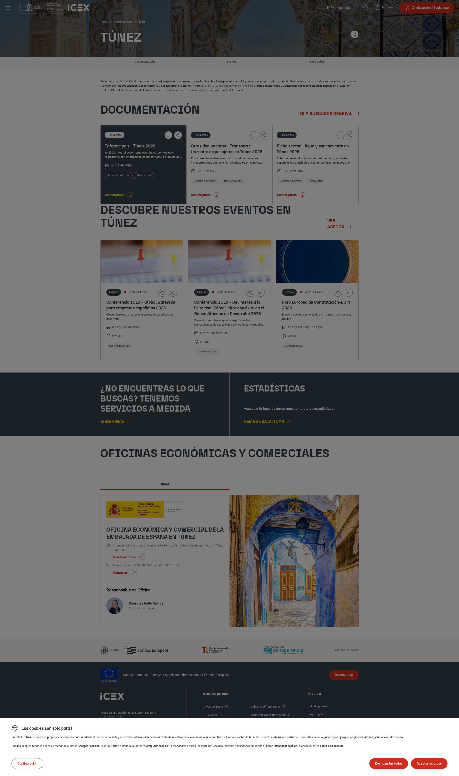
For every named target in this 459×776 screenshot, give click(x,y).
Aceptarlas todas (429, 763)
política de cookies (331, 745)
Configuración (27, 763)
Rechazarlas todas (388, 763)
